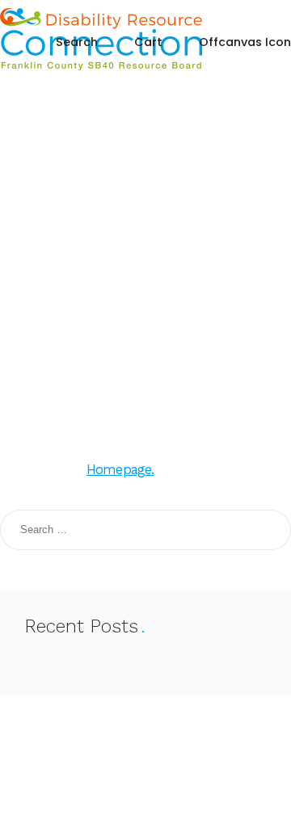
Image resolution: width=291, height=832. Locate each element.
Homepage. (120, 469)
